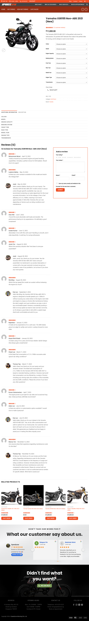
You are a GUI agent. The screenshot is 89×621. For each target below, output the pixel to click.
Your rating (59, 155)
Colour (47, 44)
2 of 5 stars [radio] (59, 157)
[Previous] (1, 504)
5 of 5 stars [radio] (77, 157)
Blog (70, 1)
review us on (16, 554)
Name (58, 175)
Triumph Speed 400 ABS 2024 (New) (33, 508)
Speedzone (15, 545)
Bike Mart (38, 4)
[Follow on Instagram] (76, 605)
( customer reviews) (59, 27)
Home (3, 9)
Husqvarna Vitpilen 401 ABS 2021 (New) (10, 509)
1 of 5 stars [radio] (56, 157)
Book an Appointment (55, 609)
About (80, 1)
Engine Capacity (50, 53)
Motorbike (11, 9)
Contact (75, 1)
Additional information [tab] (9, 112)
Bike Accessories (50, 4)
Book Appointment (77, 4)
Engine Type (49, 77)
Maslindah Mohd (42, 542)
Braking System (50, 58)
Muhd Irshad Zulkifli (69, 542)
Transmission (49, 82)
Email (74, 175)
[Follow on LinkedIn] (79, 605)
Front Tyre (48, 63)
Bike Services (63, 4)
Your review (59, 160)
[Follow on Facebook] (74, 605)
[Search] (87, 4)
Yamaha (51, 101)
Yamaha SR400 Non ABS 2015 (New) (55, 508)
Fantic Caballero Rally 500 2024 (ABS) (75, 509)
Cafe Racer (34, 9)
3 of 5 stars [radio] (64, 157)
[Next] (87, 504)
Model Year (48, 72)
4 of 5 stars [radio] (70, 157)
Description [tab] (22, 112)
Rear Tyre (48, 67)
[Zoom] (3, 50)
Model (47, 48)
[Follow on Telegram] (82, 605)
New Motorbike (22, 9)
